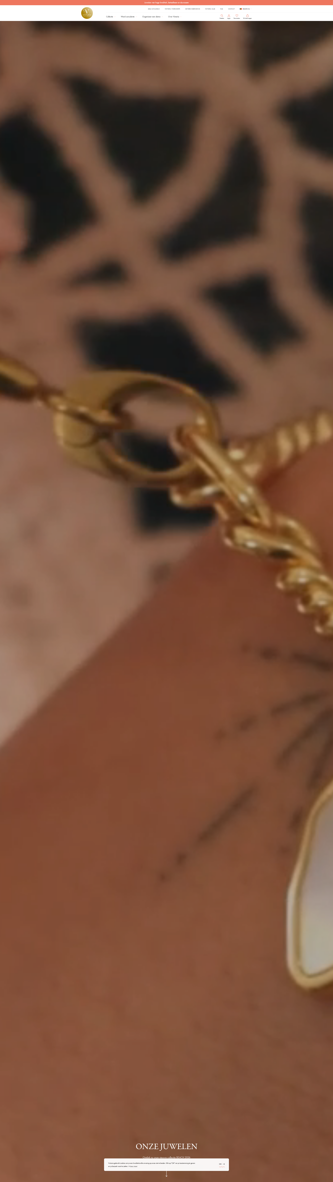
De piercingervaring (192, 9)
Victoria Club (210, 9)
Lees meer (133, 1166)
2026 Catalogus (154, 9)
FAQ (221, 9)
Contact (231, 9)
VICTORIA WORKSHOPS (172, 9)
